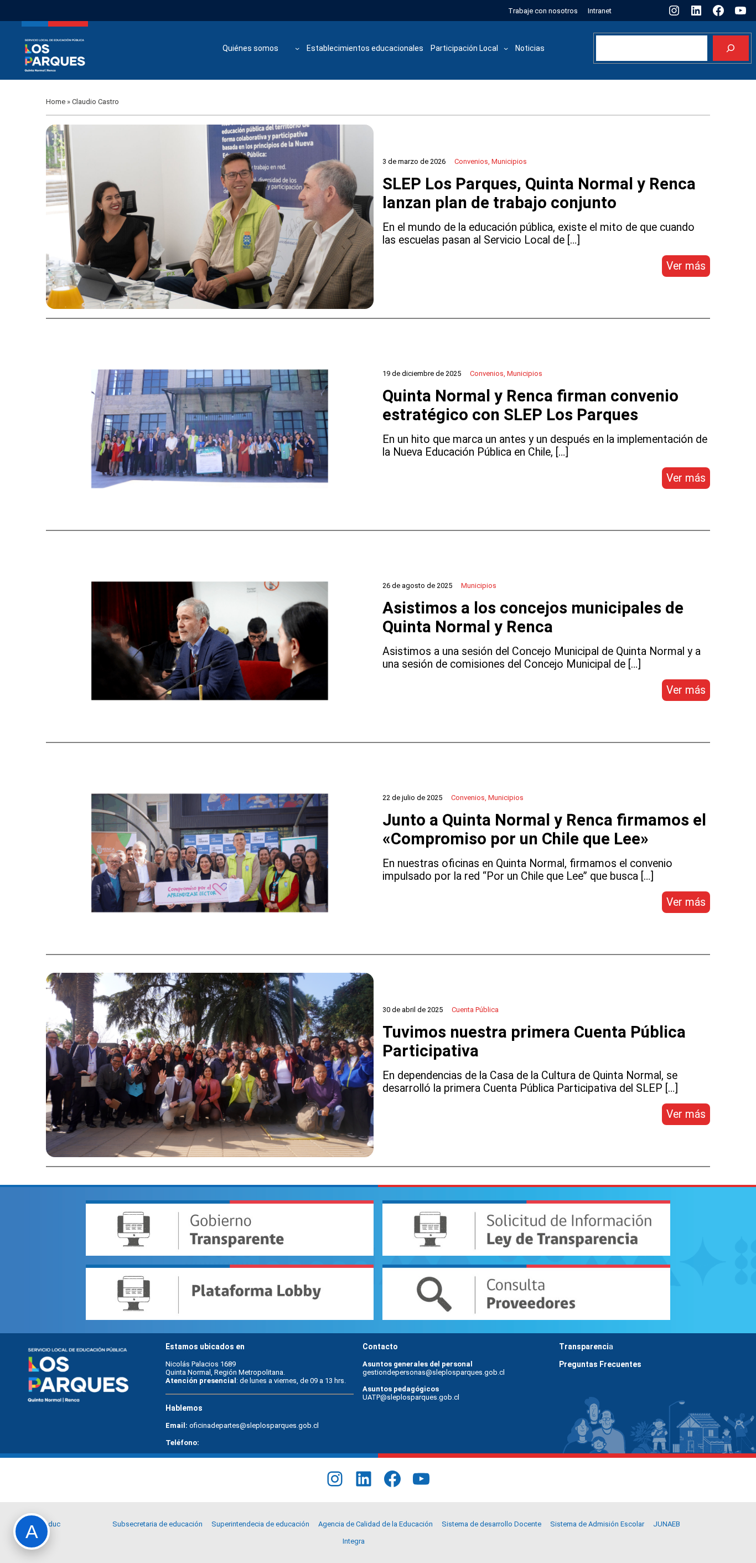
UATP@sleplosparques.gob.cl (411, 1397)
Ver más (688, 268)
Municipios (509, 161)
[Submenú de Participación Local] (506, 48)
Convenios (471, 161)
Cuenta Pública (475, 1009)
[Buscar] (731, 48)
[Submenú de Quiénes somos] (297, 48)
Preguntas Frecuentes (600, 1364)
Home (55, 101)
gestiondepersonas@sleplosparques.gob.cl (434, 1372)
